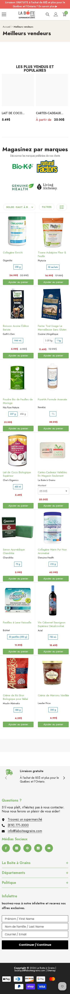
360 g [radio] (53, 709)
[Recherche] (47, 14)
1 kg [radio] (59, 340)
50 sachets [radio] (53, 267)
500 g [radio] (18, 710)
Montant (42, 485)
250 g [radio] (18, 267)
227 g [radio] (13, 414)
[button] (62, 207)
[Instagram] (17, 848)
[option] (18, 99)
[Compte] (56, 14)
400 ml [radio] (18, 486)
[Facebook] (6, 848)
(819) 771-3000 (18, 825)
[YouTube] (49, 848)
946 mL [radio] (18, 340)
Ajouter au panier (18, 282)
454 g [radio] (23, 414)
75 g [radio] (18, 564)
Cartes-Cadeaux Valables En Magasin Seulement (52, 113)
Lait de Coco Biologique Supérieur (12, 113)
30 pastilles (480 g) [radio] (18, 636)
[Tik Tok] (38, 848)
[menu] (4, 14)
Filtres (47, 207)
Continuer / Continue (35, 945)
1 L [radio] (53, 413)
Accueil (6, 27)
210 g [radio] (53, 564)
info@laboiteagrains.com (25, 831)
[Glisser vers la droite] (64, 778)
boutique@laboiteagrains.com (30, 970)
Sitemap (51, 970)
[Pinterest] (27, 848)
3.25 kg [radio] (48, 340)
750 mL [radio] (53, 637)
